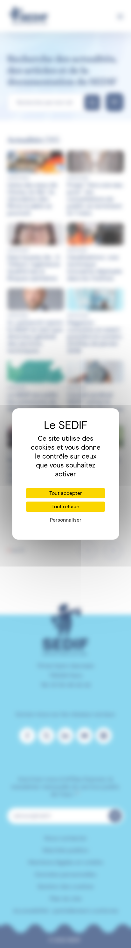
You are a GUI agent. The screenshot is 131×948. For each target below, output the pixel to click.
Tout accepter (65, 493)
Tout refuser (65, 506)
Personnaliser (65, 520)
